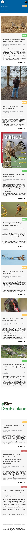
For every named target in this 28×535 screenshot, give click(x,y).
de (24, 6)
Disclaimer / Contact (17, 524)
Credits (23, 524)
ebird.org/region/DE (6, 438)
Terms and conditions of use (8, 524)
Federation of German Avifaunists (10, 529)
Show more (20, 62)
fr (22, 6)
